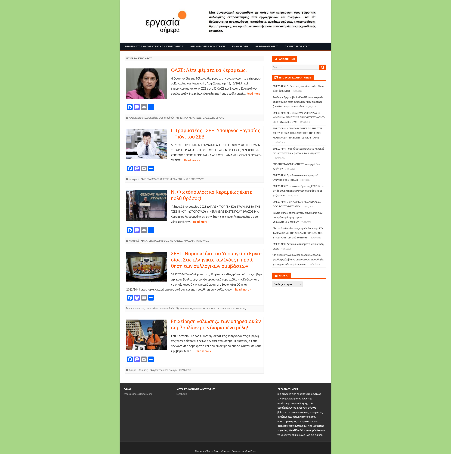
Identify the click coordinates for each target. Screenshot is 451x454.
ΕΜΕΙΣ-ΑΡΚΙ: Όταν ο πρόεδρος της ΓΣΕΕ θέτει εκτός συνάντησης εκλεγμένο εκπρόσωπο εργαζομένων (298, 191)
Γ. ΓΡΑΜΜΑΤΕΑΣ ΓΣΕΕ (156, 179)
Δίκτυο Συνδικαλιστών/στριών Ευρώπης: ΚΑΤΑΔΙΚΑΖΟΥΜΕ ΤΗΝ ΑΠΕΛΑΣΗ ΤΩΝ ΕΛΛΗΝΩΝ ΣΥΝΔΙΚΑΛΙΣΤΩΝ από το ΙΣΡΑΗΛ (298, 233)
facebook (182, 394)
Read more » (192, 160)
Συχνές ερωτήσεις (297, 46)
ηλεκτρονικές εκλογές (165, 370)
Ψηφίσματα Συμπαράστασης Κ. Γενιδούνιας (154, 46)
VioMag (206, 451)
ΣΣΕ (212, 117)
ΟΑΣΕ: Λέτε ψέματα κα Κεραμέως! (209, 70)
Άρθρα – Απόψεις (266, 46)
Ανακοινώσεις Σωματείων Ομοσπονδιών (151, 117)
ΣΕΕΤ (214, 308)
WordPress (250, 451)
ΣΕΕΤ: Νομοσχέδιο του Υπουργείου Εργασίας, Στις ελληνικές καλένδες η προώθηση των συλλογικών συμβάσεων (216, 260)
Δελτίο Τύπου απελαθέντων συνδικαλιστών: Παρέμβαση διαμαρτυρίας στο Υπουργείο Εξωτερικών (298, 217)
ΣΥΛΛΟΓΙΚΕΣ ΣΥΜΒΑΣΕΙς (232, 308)
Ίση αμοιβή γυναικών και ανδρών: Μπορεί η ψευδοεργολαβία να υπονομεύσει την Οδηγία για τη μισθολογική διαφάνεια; (298, 260)
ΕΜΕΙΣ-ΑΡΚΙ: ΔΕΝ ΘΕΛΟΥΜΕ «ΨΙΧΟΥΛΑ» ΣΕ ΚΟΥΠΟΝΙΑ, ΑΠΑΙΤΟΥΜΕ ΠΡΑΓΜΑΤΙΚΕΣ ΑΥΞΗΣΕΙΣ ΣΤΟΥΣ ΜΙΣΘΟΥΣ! (299, 118)
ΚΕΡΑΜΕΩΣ (195, 117)
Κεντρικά (134, 179)
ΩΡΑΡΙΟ (220, 117)
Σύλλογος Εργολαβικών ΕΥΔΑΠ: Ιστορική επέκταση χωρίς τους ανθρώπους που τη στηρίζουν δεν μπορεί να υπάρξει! (298, 102)
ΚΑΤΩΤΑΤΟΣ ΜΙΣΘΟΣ (156, 240)
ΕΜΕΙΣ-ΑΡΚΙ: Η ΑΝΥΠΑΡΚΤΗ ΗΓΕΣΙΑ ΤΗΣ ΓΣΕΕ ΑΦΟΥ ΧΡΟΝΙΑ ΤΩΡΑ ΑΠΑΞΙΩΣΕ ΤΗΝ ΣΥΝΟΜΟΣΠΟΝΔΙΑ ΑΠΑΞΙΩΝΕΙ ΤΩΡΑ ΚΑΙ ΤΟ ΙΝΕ (298, 133)
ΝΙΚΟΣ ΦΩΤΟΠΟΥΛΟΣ (196, 240)
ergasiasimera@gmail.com (137, 394)
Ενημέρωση (240, 46)
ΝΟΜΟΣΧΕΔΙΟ (201, 308)
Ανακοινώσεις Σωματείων (207, 46)
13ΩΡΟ (184, 117)
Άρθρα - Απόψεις (138, 370)
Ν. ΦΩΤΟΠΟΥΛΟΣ (194, 179)
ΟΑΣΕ (206, 117)
